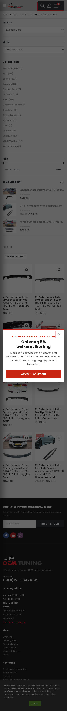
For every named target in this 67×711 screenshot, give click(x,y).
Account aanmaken (33, 373)
